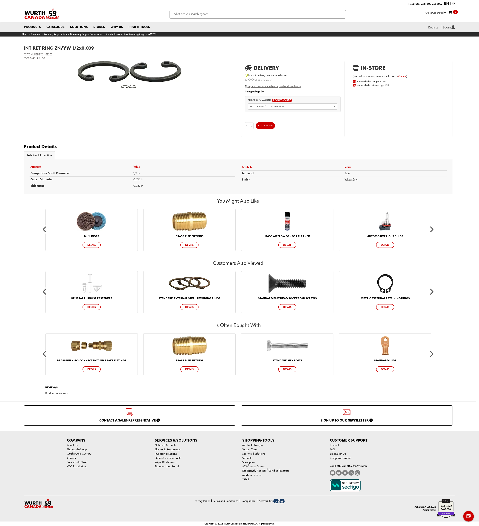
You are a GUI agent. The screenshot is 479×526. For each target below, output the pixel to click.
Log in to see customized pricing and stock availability (274, 86)
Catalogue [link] (55, 27)
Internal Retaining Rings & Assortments (82, 34)
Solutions (79, 27)
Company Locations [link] (341, 458)
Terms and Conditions (225, 501)
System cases (250, 449)
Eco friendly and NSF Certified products (265, 470)
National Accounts (165, 445)
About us (72, 445)
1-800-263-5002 (344, 466)
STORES (99, 27)
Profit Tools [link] (139, 27)
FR (453, 3)
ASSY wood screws (253, 466)
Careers (71, 458)
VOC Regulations (77, 466)
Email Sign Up (338, 453)
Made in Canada (252, 475)
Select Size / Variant (269, 100)
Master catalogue (252, 445)
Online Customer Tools (168, 458)
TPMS (245, 479)
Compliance (248, 501)
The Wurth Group (77, 449)
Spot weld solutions (253, 453)
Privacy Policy (202, 501)
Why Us (117, 27)
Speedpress (248, 462)
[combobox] (258, 14)
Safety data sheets (78, 462)
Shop (24, 34)
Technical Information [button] (39, 155)
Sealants (247, 458)
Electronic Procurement (168, 449)
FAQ (332, 449)
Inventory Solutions (166, 453)
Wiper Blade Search (166, 462)
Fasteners (35, 34)
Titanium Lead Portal (167, 466)
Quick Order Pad (434, 12)
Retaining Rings (51, 34)
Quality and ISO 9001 (79, 453)
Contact (334, 445)
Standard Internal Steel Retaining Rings (125, 34)
